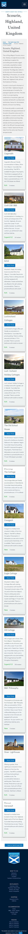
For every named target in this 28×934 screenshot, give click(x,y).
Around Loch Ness (14, 889)
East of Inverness (14, 922)
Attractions (14, 874)
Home (4, 42)
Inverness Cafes (14, 886)
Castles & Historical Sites (14, 878)
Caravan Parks (14, 912)
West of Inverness (14, 923)
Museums (14, 873)
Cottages (14, 914)
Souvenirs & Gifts (14, 899)
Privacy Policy (14, 933)
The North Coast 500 (13, 42)
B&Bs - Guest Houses (14, 910)
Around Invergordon (14, 891)
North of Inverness (14, 925)
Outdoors (14, 876)
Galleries (14, 901)
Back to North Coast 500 (14, 845)
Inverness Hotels (7, 43)
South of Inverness (14, 927)
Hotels (14, 909)
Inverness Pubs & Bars (14, 888)
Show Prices (10, 158)
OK (20, 933)
